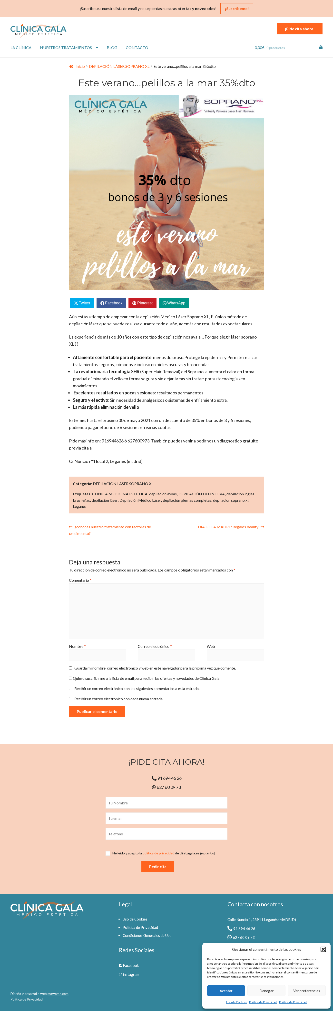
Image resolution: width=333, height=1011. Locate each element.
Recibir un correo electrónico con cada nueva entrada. (118, 698)
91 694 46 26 (169, 778)
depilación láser (105, 500)
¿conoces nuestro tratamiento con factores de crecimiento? (110, 530)
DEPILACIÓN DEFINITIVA (201, 493)
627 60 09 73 (168, 787)
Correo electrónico (155, 646)
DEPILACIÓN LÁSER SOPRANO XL (119, 66)
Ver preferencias (306, 991)
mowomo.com (58, 993)
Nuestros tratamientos (66, 47)
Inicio (80, 66)
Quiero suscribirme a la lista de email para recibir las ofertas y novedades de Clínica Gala (145, 678)
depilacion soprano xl (230, 500)
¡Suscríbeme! (237, 8)
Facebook (130, 965)
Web (211, 646)
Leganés (80, 506)
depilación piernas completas (187, 500)
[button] (323, 949)
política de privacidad (158, 853)
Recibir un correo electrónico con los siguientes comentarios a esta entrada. (136, 688)
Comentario (80, 580)
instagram (130, 974)
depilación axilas (163, 493)
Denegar (266, 991)
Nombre (77, 646)
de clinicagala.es (163, 853)
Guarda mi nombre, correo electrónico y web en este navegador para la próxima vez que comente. (155, 668)
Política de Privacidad (263, 1002)
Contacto (137, 47)
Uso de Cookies (236, 1002)
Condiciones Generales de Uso (147, 935)
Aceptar (226, 991)
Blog (112, 47)
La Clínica (20, 47)
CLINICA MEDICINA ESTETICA (119, 493)
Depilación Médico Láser (140, 500)
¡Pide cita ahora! (300, 28)
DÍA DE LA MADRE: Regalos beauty (228, 526)
